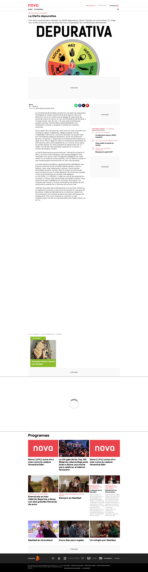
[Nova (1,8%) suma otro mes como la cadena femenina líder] (43, 448)
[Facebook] (30, 106)
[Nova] (39, 5)
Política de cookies (90, 565)
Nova (29, 334)
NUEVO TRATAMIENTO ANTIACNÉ (103, 149)
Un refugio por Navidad (103, 540)
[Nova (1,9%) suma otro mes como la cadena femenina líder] (105, 448)
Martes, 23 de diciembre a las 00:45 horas (96, 487)
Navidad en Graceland (40, 540)
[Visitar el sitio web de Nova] (70, 558)
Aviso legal (66, 565)
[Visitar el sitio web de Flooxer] (117, 558)
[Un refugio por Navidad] (105, 529)
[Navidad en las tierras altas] (112, 479)
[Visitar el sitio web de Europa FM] (94, 558)
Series (30, 9)
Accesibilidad (86, 568)
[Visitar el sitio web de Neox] (64, 558)
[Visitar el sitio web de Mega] (76, 558)
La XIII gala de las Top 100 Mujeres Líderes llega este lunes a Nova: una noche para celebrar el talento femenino (73, 464)
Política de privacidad (77, 565)
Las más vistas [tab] (98, 129)
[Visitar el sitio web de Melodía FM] (100, 558)
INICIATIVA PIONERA (102, 132)
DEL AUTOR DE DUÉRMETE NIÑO (106, 140)
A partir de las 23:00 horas (38, 494)
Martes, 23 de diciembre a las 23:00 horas (111, 487)
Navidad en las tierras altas (111, 491)
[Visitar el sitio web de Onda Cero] (88, 558)
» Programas (35, 334)
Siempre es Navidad (70, 498)
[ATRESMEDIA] (34, 558)
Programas (38, 9)
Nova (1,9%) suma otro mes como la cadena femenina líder (102, 462)
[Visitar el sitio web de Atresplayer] (109, 558)
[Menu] (118, 9)
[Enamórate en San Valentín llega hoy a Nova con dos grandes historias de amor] (43, 484)
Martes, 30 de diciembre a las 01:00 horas (71, 495)
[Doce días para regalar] (74, 529)
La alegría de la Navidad (96, 491)
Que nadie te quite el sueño (104, 144)
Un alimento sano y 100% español (105, 136)
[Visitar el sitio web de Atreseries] (82, 558)
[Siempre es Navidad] (74, 484)
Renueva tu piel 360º (104, 152)
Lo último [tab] (110, 129)
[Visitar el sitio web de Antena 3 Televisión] (53, 558)
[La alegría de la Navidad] (97, 479)
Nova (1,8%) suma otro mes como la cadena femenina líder (41, 462)
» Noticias (58, 334)
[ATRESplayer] (114, 5)
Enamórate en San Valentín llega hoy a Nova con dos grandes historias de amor (42, 500)
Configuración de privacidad (72, 568)
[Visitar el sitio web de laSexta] (59, 558)
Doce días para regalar (71, 540)
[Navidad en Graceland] (43, 529)
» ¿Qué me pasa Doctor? (47, 334)
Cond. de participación (103, 565)
